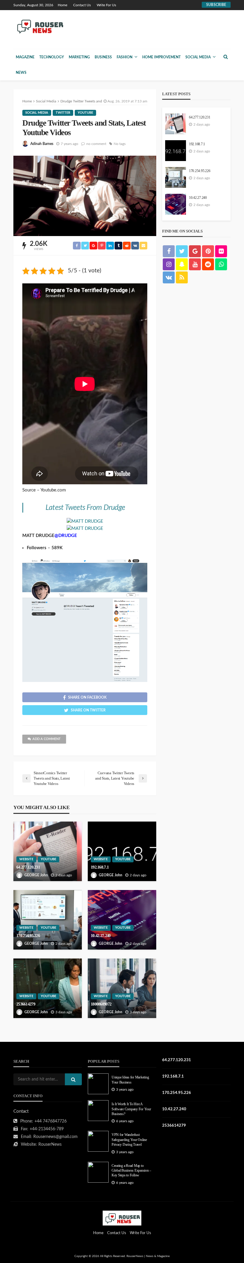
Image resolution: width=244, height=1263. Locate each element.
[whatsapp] (221, 264)
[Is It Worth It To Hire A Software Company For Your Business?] (98, 1110)
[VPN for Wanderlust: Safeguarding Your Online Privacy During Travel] (98, 1141)
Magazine (25, 57)
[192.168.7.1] (122, 851)
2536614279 (25, 1004)
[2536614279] (47, 988)
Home (62, 5)
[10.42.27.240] (122, 920)
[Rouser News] (39, 26)
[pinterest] (208, 251)
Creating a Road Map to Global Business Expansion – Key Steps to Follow (131, 1171)
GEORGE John (36, 875)
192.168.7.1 (100, 867)
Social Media (198, 57)
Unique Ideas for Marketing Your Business (130, 1079)
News (21, 72)
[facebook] (168, 251)
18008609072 (101, 1004)
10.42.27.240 (100, 935)
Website (26, 859)
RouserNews (50, 1144)
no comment (96, 144)
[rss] (181, 277)
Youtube (85, 112)
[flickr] (221, 251)
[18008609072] (122, 988)
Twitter (63, 112)
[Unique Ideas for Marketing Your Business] (98, 1083)
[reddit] (208, 264)
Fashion (124, 57)
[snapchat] (181, 264)
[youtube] (194, 264)
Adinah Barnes (41, 144)
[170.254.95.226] (47, 920)
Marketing (79, 57)
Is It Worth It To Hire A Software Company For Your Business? (131, 1109)
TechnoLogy (51, 57)
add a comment (46, 739)
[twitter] (181, 251)
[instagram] (168, 264)
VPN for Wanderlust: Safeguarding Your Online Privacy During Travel (129, 1140)
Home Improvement (161, 57)
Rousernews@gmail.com (55, 1137)
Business (103, 57)
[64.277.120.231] (47, 851)
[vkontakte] (168, 277)
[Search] (225, 57)
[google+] (194, 251)
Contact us (82, 5)
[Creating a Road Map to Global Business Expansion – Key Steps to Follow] (98, 1172)
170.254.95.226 (28, 935)
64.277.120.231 (28, 867)
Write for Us (106, 5)
